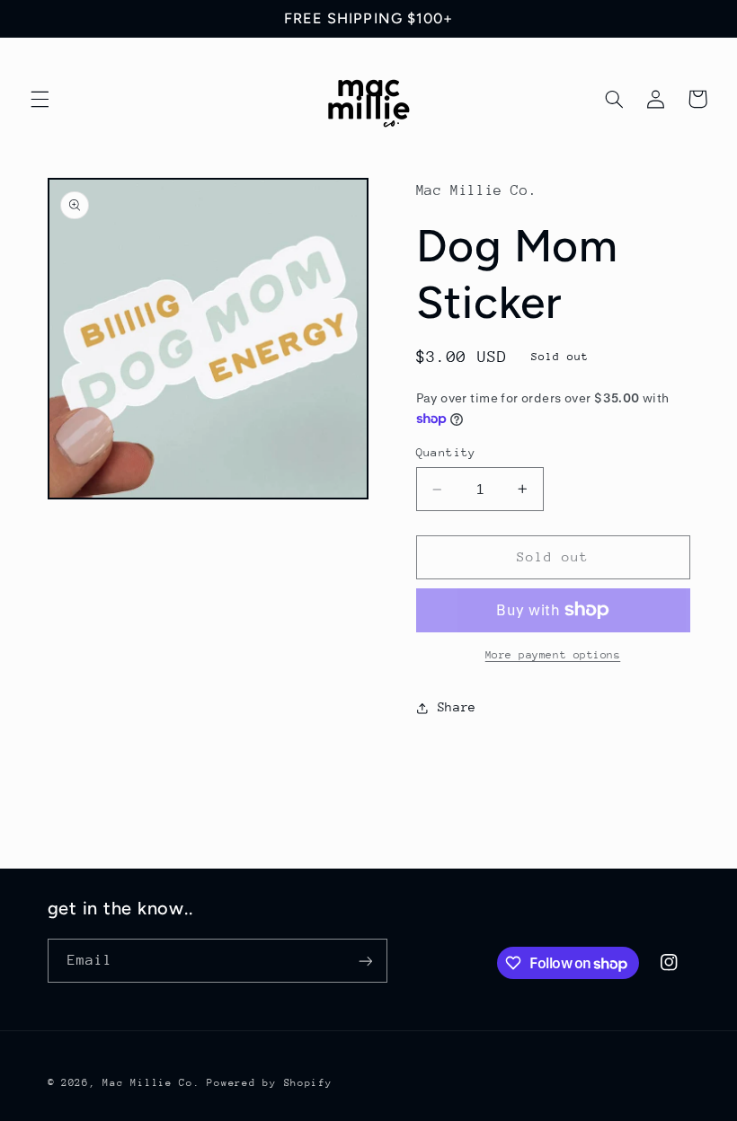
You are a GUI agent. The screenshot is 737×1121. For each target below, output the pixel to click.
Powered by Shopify (269, 1083)
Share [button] (457, 707)
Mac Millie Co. (151, 1083)
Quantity (446, 452)
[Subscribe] (365, 961)
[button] (39, 98)
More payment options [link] (553, 655)
